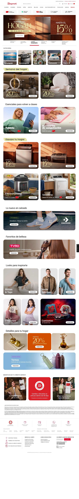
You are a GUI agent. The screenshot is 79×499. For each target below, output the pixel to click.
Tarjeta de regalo (59, 1)
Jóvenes (19, 7)
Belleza (36, 7)
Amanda (15, 430)
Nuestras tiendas (12, 438)
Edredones (53, 430)
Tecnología (60, 7)
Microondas (59, 430)
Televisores (66, 430)
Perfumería (72, 430)
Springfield (16, 431)
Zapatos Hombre (47, 431)
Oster (32, 431)
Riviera (27, 431)
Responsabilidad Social (45, 440)
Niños (24, 7)
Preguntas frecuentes (29, 439)
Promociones (27, 446)
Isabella (10, 430)
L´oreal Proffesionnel (7, 409)
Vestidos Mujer (39, 431)
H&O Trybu (5, 431)
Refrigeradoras (59, 431)
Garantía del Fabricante (29, 443)
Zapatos (30, 7)
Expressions (22, 430)
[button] (76, 57)
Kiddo (21, 431)
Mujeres (6, 7)
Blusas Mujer (39, 430)
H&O (4, 430)
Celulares (65, 431)
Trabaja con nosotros (14, 440)
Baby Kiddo (27, 430)
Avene (14, 409)
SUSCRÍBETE (67, 439)
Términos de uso (28, 444)
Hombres (12, 7)
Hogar (41, 7)
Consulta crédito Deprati (70, 1)
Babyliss (12, 409)
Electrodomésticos (50, 7)
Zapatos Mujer (46, 430)
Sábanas (53, 431)
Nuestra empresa (44, 439)
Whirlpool (33, 430)
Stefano (10, 431)
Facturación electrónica (14, 445)
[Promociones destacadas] (39, 40)
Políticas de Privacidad (29, 440)
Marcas (67, 7)
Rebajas (73, 7)
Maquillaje (71, 431)
